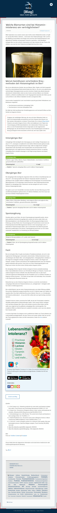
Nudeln (29, 490)
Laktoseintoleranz (19, 488)
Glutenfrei (31, 482)
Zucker (45, 496)
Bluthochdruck (35, 475)
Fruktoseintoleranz (27, 481)
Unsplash (24, 435)
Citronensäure (44, 475)
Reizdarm (45, 492)
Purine (23, 492)
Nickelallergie (11, 490)
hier (41, 317)
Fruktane (10, 480)
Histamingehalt (43, 484)
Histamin (32, 484)
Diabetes (10, 477)
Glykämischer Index (39, 482)
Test (38, 494)
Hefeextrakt (22, 484)
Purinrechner (29, 492)
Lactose (34, 486)
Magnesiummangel (30, 488)
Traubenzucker (44, 494)
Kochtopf (28, 486)
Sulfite (35, 494)
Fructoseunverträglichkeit (41, 479)
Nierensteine (24, 490)
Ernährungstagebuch (32, 477)
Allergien (11, 475)
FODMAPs (44, 477)
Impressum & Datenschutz (30, 510)
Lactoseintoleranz (43, 486)
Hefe (15, 484)
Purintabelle (37, 492)
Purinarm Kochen (16, 492)
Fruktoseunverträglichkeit (41, 480)
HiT (10, 450)
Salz (18, 494)
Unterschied (13, 496)
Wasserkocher (30, 496)
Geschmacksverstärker (13, 482)
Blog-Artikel (46, 121)
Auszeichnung (25, 475)
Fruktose (17, 481)
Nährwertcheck (14, 463)
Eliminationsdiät (20, 477)
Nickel (46, 488)
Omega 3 (34, 490)
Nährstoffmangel (39, 488)
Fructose (18, 479)
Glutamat (26, 482)
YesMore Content (15, 435)
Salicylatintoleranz (12, 494)
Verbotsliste (18, 496)
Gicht (21, 482)
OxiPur (11, 467)
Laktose (10, 488)
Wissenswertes (38, 496)
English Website (40, 510)
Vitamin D (24, 496)
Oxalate (38, 490)
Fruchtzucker (11, 479)
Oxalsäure (45, 490)
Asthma (18, 475)
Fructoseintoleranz (28, 479)
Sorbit (22, 494)
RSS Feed (10, 502)
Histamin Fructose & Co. (45, 30)
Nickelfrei (18, 490)
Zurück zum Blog (12, 396)
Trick (9, 496)
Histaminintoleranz (14, 486)
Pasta (9, 492)
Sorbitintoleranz (29, 494)
